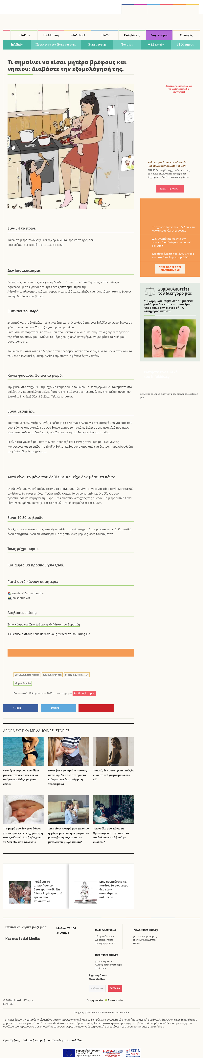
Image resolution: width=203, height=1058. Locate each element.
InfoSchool (78, 35)
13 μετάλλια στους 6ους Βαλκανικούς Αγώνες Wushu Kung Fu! (49, 634)
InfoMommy (51, 35)
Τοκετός (127, 44)
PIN (96, 708)
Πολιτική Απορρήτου (36, 1040)
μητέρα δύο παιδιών (77, 674)
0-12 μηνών (156, 44)
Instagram (140, 9)
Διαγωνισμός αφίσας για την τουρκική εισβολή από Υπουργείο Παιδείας (172, 242)
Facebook (9, 949)
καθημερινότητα (52, 674)
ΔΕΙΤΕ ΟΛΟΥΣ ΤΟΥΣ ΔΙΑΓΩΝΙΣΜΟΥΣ (170, 269)
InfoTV (105, 35)
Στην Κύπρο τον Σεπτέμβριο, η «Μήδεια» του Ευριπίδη (44, 624)
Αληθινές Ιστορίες (52, 730)
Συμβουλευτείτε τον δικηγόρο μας (175, 291)
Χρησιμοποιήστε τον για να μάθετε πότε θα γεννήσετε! (179, 89)
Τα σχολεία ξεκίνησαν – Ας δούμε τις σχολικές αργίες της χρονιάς (173, 228)
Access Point (122, 1012)
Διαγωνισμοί (159, 35)
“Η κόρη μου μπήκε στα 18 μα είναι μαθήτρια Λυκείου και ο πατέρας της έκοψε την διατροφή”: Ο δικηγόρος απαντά (169, 306)
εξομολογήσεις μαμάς (27, 674)
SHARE (17, 708)
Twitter (153, 9)
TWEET (55, 708)
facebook (128, 9)
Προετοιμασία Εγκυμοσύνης (55, 44)
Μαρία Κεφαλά (23, 683)
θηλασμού (67, 351)
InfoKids (24, 35)
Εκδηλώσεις (132, 35)
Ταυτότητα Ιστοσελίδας (67, 1040)
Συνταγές (186, 35)
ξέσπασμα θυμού (69, 287)
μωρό (23, 240)
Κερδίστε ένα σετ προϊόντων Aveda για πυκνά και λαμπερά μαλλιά (173, 255)
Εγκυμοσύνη (97, 44)
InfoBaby (17, 44)
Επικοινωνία (115, 1000)
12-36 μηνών (185, 44)
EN (166, 9)
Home (6, 35)
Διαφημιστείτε (95, 1000)
